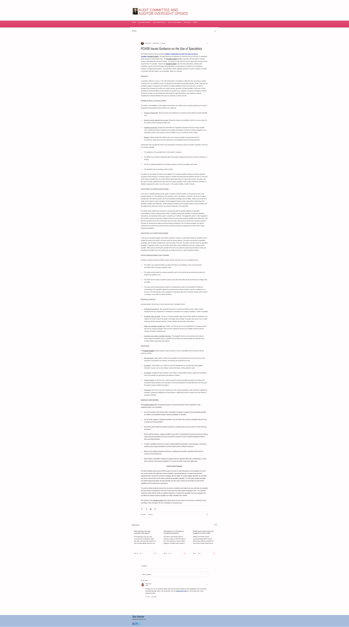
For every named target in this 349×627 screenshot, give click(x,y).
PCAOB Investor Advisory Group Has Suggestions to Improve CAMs (203, 532)
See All (215, 524)
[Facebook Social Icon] (134, 624)
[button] (215, 31)
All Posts (134, 31)
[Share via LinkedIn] (151, 509)
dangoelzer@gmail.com (139, 619)
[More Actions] (207, 585)
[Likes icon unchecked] (146, 597)
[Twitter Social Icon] (139, 624)
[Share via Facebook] (142, 509)
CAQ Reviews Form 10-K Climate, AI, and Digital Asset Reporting (174, 532)
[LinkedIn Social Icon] (136, 624)
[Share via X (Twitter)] (146, 509)
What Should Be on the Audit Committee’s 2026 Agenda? (142, 532)
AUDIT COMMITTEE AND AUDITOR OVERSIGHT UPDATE (163, 12)
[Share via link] (155, 509)
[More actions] (207, 43)
